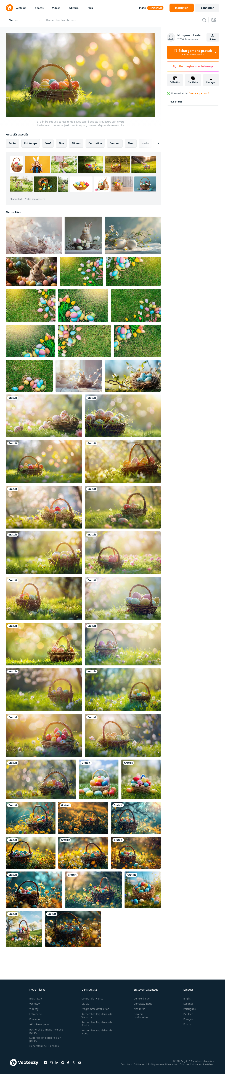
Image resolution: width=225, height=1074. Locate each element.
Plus (90, 8)
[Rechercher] (204, 20)
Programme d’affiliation (95, 1009)
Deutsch (188, 1014)
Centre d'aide (142, 998)
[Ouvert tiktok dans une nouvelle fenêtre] (68, 1062)
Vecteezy (34, 1003)
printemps (30, 143)
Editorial (74, 8)
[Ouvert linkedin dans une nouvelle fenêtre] (56, 1062)
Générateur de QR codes (44, 1046)
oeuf (48, 143)
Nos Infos (139, 1009)
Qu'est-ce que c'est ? (199, 93)
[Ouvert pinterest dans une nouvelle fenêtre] (62, 1062)
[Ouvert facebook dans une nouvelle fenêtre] (45, 1062)
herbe (145, 143)
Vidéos (56, 8)
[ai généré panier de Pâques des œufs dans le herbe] (143, 889)
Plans (142, 7)
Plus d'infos (176, 101)
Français (188, 1019)
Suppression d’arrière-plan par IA (45, 1039)
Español (188, 1003)
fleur (131, 143)
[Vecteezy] (9, 7)
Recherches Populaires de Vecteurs (96, 1015)
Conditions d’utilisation (133, 1064)
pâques (76, 143)
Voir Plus (145, 184)
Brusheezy (35, 998)
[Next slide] (155, 143)
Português (189, 1009)
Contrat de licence (92, 998)
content (115, 143)
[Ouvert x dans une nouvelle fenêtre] (74, 1062)
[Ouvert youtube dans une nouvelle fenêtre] (79, 1062)
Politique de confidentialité (162, 1064)
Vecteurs (21, 8)
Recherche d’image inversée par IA (46, 1031)
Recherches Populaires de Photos (96, 1024)
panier (12, 143)
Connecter (207, 7)
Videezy (33, 1009)
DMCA (85, 1003)
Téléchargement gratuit (193, 52)
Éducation (35, 1019)
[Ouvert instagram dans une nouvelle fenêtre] (51, 1062)
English (187, 998)
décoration (95, 143)
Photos (39, 8)
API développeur (39, 1024)
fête (61, 143)
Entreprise (35, 1014)
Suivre (213, 39)
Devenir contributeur (141, 1015)
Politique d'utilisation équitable (196, 1064)
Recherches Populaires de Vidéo (96, 1032)
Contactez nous (143, 1003)
